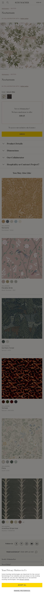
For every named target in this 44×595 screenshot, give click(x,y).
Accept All (22, 585)
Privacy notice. (24, 579)
